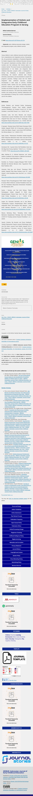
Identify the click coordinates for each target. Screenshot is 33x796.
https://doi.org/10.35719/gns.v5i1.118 (15, 40)
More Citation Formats (10, 308)
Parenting (13, 640)
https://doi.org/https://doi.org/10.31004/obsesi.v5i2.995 (16, 177)
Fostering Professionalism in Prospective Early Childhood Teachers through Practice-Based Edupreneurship (18, 465)
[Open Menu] (1, 3)
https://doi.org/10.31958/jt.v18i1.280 (19, 151)
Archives (8, 9)
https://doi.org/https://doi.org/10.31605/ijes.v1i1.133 (15, 143)
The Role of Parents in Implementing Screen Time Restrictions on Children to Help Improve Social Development (18, 485)
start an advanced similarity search (18, 498)
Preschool (13, 635)
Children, (7, 635)
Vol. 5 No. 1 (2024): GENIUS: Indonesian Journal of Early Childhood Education (15, 11)
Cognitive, (7, 640)
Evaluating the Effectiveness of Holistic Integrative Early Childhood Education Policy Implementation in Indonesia (17, 411)
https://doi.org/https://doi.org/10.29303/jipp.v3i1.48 (15, 198)
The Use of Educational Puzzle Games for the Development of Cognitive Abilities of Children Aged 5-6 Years (17, 377)
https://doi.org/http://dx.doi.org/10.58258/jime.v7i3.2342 (16, 209)
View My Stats (12, 680)
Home (3, 9)
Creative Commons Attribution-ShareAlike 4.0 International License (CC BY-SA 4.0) (16, 348)
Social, (18, 637)
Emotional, (22, 637)
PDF (5, 284)
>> (12, 495)
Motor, (14, 637)
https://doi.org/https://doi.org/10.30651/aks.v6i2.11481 (15, 122)
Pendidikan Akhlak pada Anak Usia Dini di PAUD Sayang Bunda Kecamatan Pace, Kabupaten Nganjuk (18, 446)
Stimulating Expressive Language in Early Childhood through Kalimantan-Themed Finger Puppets (17, 476)
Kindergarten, (18, 638)
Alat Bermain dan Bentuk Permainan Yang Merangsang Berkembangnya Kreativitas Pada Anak (17, 392)
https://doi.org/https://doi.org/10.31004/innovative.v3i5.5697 (17, 232)
